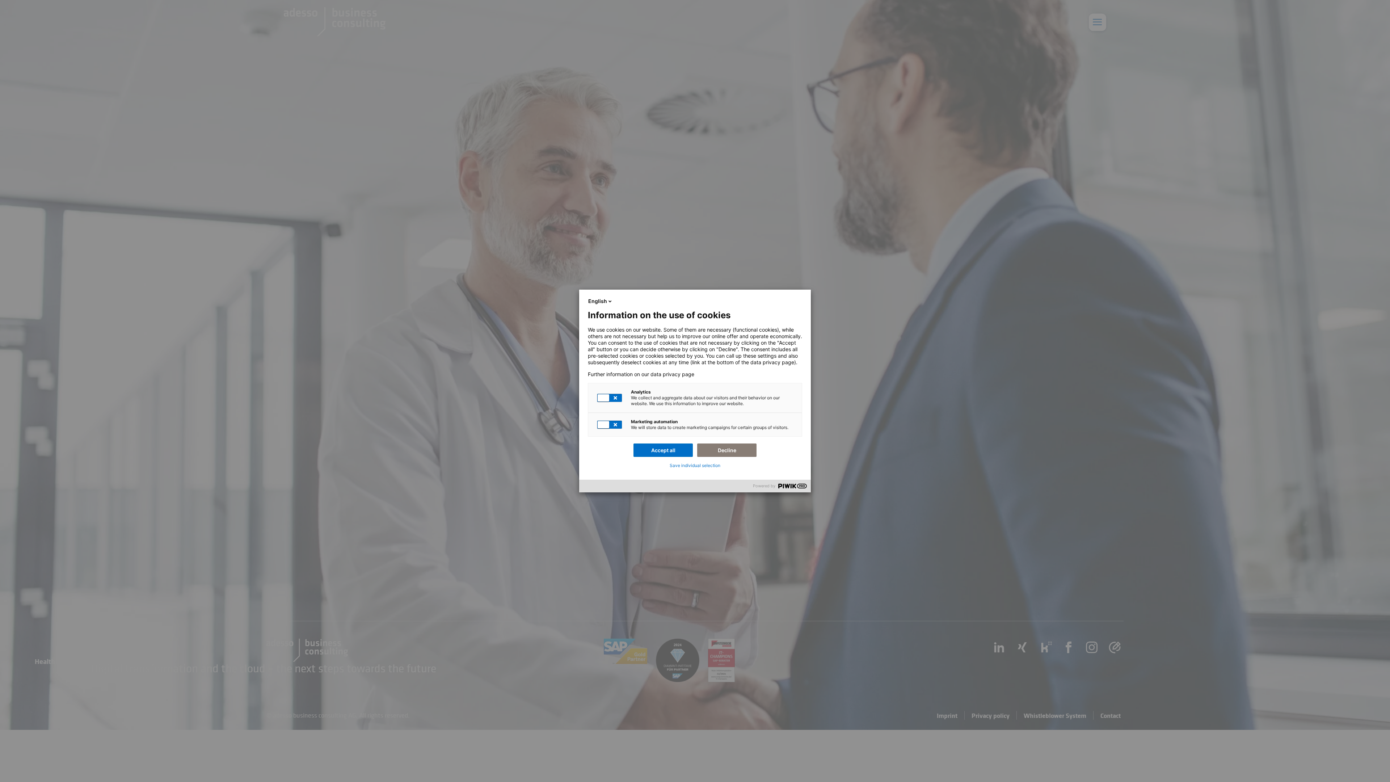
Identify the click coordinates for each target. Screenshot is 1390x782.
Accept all (663, 450)
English (597, 301)
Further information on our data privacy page (641, 374)
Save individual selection (695, 465)
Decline (727, 450)
